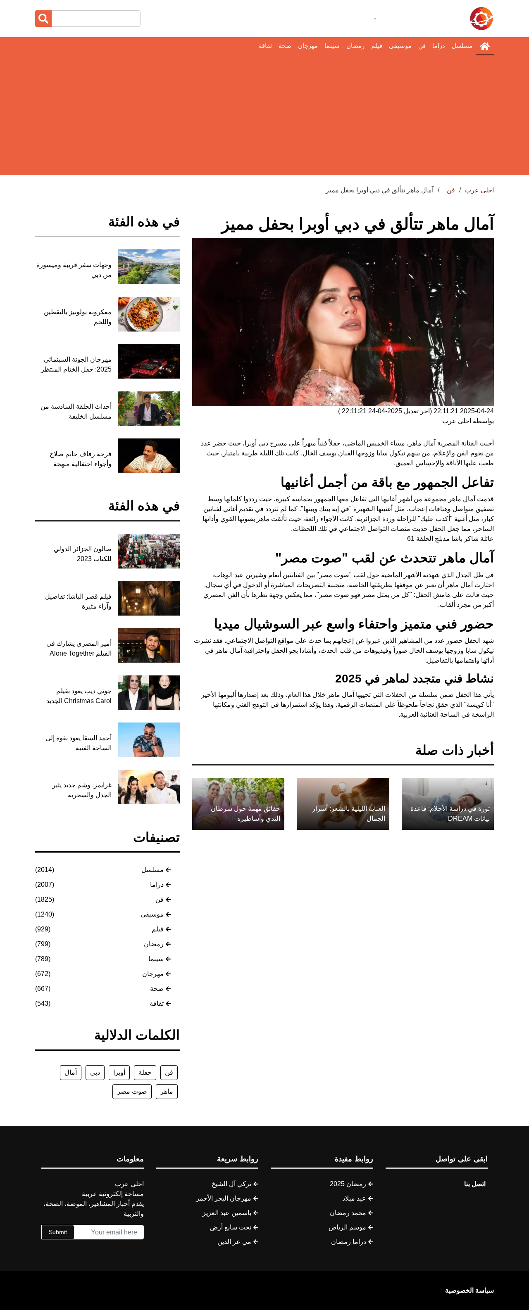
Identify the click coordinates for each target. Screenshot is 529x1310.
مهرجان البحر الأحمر (223, 1198)
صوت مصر (132, 1091)
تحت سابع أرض (230, 1227)
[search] (43, 18)
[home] (485, 46)
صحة (285, 45)
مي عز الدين (234, 1241)
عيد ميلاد (354, 1198)
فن (422, 45)
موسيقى (400, 45)
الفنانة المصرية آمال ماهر (443, 443)
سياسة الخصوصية (469, 1290)
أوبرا (119, 1072)
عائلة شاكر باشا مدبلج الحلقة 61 (450, 538)
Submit (58, 1232)
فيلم (376, 45)
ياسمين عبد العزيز (227, 1212)
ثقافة (265, 45)
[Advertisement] (264, 117)
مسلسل (462, 45)
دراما (438, 45)
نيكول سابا (479, 650)
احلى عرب (479, 190)
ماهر (166, 1091)
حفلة (145, 1072)
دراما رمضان (348, 1241)
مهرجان (308, 45)
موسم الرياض (347, 1227)
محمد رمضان (348, 1212)
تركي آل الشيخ (231, 1183)
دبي (95, 1072)
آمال (70, 1072)
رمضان (355, 45)
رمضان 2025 (348, 1183)
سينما (332, 45)
